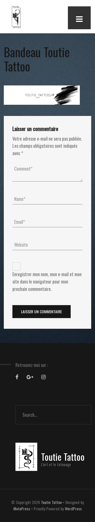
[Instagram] (43, 377)
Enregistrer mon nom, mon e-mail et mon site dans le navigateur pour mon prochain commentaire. (47, 281)
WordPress (73, 508)
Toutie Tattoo (51, 502)
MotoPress (21, 508)
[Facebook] (16, 377)
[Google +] (30, 377)
